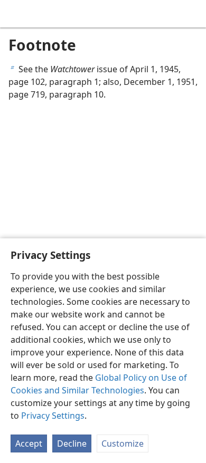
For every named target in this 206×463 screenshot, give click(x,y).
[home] (16, 13)
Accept (28, 443)
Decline (72, 443)
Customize (122, 443)
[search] (192, 13)
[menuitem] (16, 13)
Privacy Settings (53, 415)
